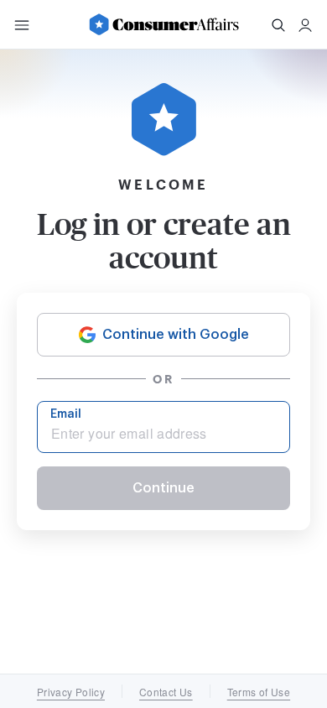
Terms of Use (258, 692)
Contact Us (166, 692)
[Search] (278, 25)
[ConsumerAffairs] (163, 24)
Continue (163, 488)
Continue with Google (175, 334)
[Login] (305, 25)
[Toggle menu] (22, 25)
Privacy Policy (71, 692)
